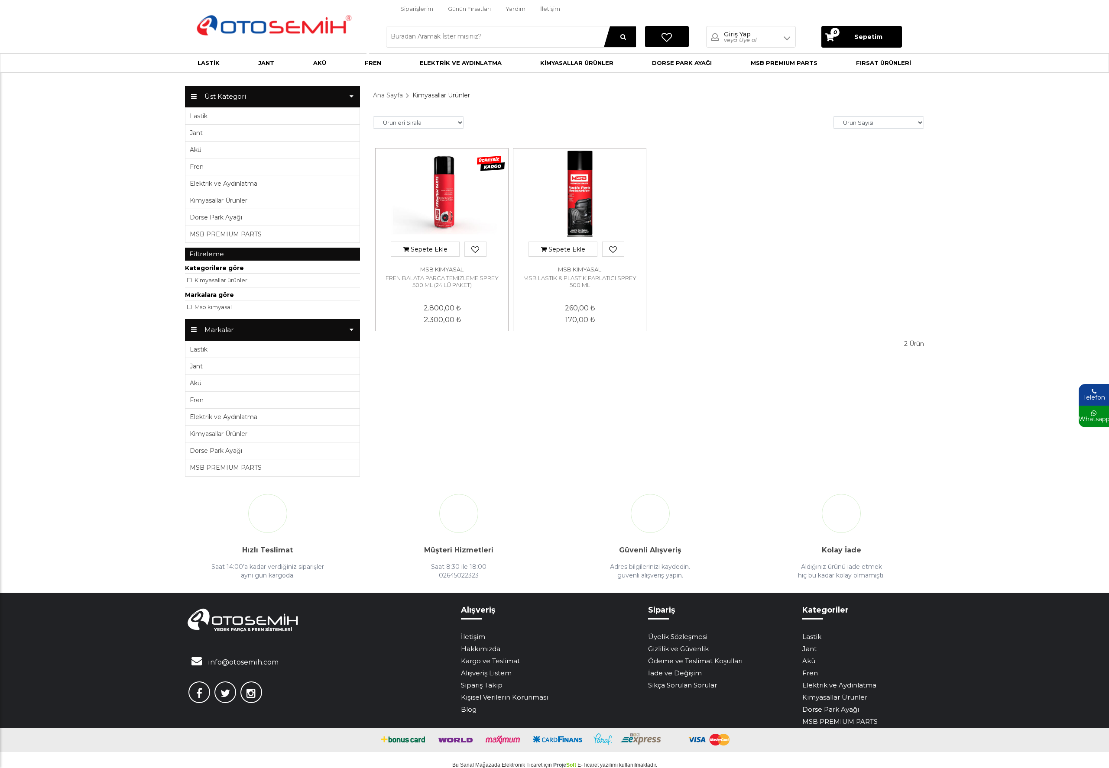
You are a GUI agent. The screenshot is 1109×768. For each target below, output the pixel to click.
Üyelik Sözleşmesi (677, 636)
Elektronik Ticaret (522, 765)
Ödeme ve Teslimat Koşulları (695, 661)
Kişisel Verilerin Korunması (504, 697)
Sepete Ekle (428, 249)
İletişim (550, 8)
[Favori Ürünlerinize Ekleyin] (475, 249)
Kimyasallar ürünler (220, 280)
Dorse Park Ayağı (682, 62)
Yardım (515, 8)
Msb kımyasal (212, 306)
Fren (197, 167)
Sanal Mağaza (477, 765)
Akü (319, 62)
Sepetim (857, 35)
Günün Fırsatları (469, 8)
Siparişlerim (416, 8)
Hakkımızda (480, 649)
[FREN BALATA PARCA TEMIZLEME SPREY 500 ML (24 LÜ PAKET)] (442, 196)
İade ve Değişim (675, 673)
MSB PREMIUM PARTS (784, 62)
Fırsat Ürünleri (883, 62)
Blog (469, 709)
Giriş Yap (740, 37)
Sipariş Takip (482, 685)
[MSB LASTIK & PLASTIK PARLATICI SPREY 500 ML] (580, 196)
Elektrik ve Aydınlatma (461, 62)
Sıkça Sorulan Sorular (682, 685)
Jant (266, 62)
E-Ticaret (588, 765)
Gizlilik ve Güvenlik (678, 649)
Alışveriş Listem (486, 673)
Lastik (209, 62)
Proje (564, 765)
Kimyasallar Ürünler (576, 62)
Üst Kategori (225, 96)
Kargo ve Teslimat (490, 661)
